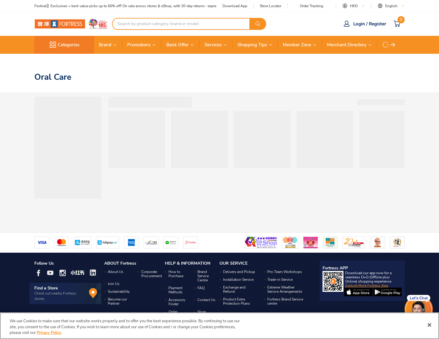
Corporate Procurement (151, 273)
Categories (68, 45)
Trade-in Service (280, 279)
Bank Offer (177, 45)
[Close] (429, 325)
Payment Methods (175, 290)
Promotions (139, 45)
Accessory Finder (176, 301)
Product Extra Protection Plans (236, 301)
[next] (393, 45)
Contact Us (206, 299)
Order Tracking (311, 6)
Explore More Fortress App (366, 285)
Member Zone (297, 45)
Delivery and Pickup (239, 271)
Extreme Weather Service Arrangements (284, 289)
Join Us (113, 283)
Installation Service (238, 279)
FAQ (201, 288)
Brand (105, 45)
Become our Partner (117, 301)
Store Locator (270, 6)
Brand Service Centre (203, 276)
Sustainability (119, 291)
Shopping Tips (252, 45)
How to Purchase (175, 273)
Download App (234, 6)
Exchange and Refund (234, 289)
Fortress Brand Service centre (285, 301)
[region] (219, 325)
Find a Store (46, 288)
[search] (257, 24)
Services (213, 45)
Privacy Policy (49, 332)
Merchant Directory (346, 45)
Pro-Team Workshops (284, 271)
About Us (115, 271)
